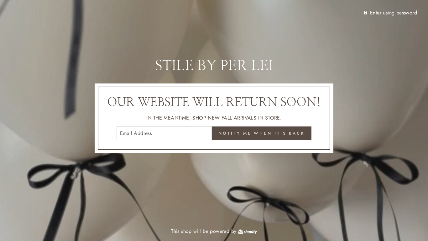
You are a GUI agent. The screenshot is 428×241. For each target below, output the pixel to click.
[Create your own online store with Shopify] (247, 231)
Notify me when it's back (261, 133)
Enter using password (393, 12)
